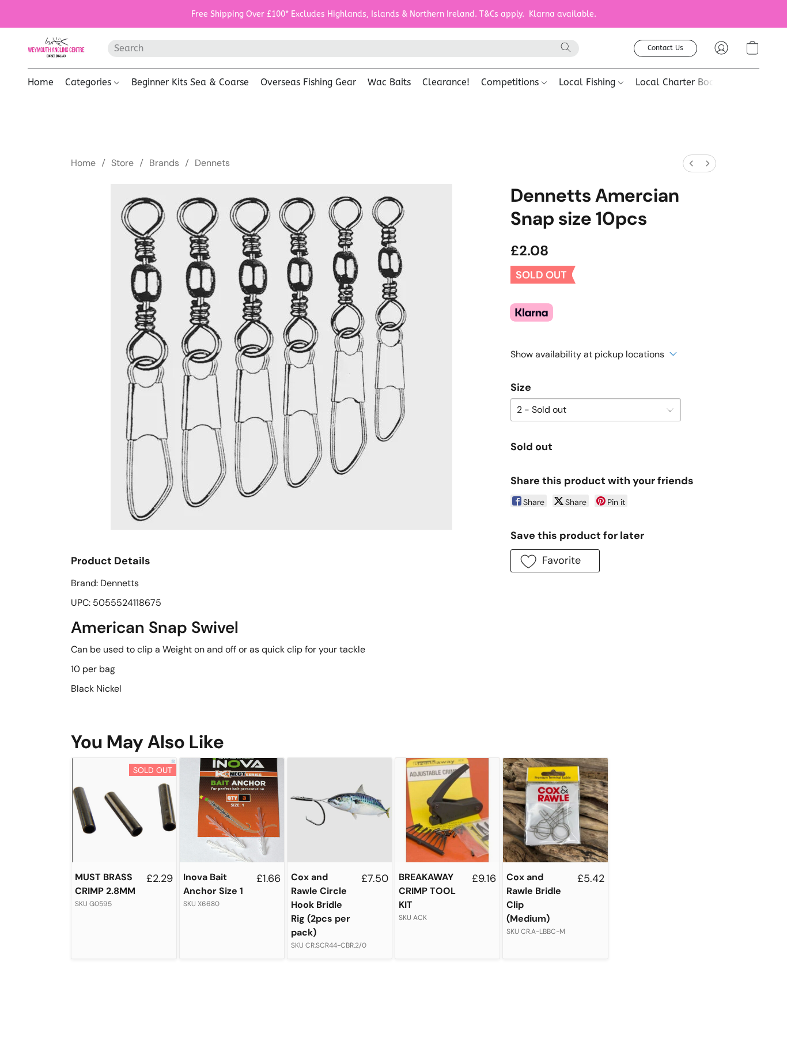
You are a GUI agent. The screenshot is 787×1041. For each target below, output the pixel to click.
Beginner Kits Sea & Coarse (190, 82)
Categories (89, 82)
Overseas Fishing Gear (308, 82)
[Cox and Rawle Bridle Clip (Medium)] (555, 810)
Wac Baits (389, 82)
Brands (164, 163)
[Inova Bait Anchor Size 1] (232, 810)
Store (122, 163)
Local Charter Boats (678, 82)
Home (41, 82)
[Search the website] (565, 47)
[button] (56, 47)
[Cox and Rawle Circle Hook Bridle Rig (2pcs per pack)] (339, 810)
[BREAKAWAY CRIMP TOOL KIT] (447, 810)
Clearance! (446, 82)
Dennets (212, 163)
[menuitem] (691, 163)
